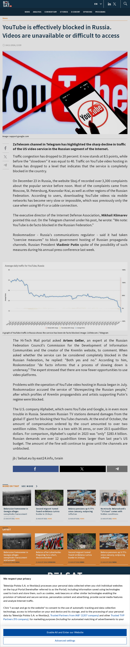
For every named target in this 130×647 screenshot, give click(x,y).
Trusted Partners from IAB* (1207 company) (74, 615)
